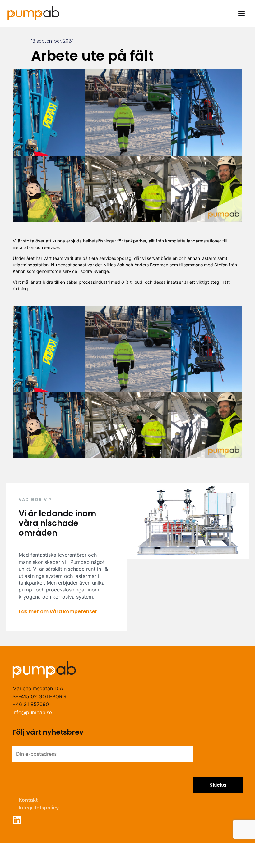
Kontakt (28, 800)
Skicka (218, 785)
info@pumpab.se (32, 712)
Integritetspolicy (39, 807)
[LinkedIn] (17, 819)
